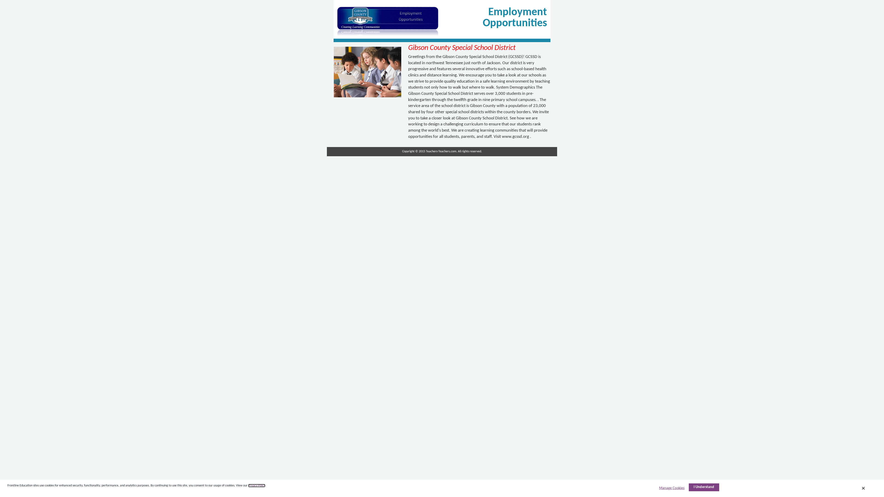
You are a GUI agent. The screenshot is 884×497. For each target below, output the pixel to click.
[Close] (863, 488)
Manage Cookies (671, 488)
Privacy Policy (256, 485)
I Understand (704, 487)
